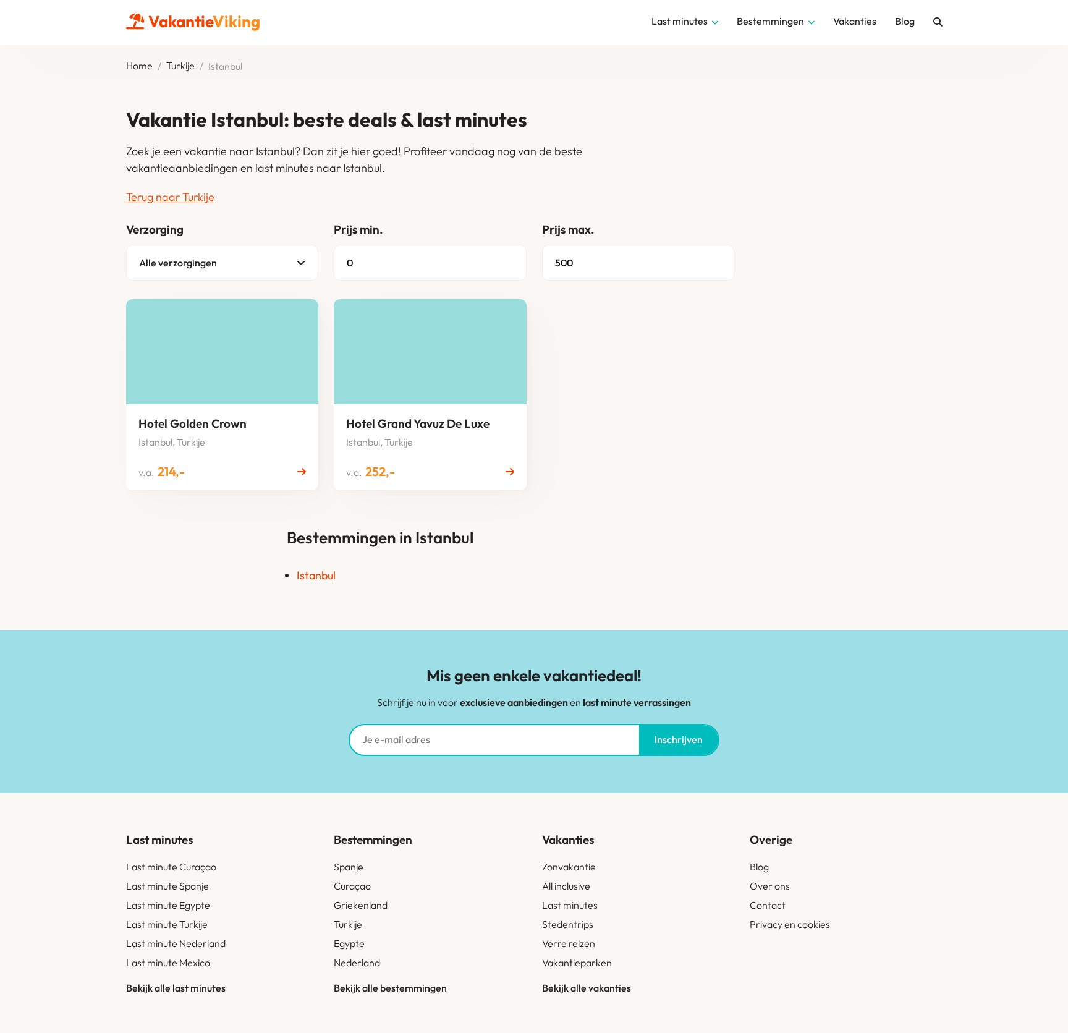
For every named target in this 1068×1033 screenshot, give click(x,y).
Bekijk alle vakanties (586, 988)
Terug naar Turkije (170, 197)
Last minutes (570, 905)
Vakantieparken (577, 962)
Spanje (348, 867)
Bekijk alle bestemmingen (390, 988)
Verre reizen (568, 943)
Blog (759, 867)
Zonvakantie (569, 867)
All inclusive (566, 886)
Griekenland (361, 905)
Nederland (357, 962)
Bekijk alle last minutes (176, 988)
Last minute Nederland (176, 943)
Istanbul (316, 575)
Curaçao (352, 886)
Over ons (770, 886)
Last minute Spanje (167, 886)
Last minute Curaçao (171, 867)
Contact (768, 905)
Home (139, 66)
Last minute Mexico (168, 962)
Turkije (180, 66)
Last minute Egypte (168, 905)
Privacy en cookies (790, 924)
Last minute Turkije (167, 924)
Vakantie (204, 21)
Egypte (349, 943)
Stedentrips (567, 924)
